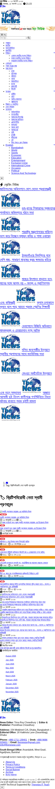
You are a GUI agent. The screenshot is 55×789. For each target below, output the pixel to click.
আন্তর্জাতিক (10, 48)
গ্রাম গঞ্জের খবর (11, 66)
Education (16, 158)
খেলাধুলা (8, 63)
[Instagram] (2, 6)
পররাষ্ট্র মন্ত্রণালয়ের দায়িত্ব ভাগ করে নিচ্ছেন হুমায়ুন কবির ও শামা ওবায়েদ (25, 612)
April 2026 (10, 672)
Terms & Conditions (15, 767)
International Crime (20, 165)
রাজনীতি (8, 50)
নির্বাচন (8, 53)
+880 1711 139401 (17, 740)
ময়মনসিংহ (14, 81)
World (14, 150)
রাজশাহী (14, 86)
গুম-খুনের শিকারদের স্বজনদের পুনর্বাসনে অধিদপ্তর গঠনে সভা (21, 604)
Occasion (16, 168)
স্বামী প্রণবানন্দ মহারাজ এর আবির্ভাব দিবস (14, 517)
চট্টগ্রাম (14, 73)
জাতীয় (8, 45)
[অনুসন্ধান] (29, 37)
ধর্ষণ (12, 96)
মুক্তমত (14, 124)
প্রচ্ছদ (8, 43)
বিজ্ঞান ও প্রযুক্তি (12, 104)
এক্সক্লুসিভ (15, 122)
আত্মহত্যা (14, 101)
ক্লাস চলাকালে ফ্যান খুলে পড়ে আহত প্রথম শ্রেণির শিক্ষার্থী (21, 640)
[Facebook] (0, 6)
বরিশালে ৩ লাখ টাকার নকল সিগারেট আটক (14, 541)
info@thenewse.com (10, 745)
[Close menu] (2, 178)
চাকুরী (13, 135)
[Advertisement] (27, 451)
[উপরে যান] (2, 787)
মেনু (4, 35)
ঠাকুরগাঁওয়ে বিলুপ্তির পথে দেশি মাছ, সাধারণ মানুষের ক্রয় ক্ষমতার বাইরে (25, 620)
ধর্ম (12, 140)
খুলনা (13, 78)
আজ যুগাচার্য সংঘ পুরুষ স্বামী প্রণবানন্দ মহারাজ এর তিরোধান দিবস (23, 528)
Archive (9, 772)
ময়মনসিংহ (37, 648)
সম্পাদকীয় (14, 114)
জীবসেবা (14, 137)
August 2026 (11, 656)
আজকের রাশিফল (17, 119)
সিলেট (13, 89)
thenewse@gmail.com (29, 742)
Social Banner (13, 769)
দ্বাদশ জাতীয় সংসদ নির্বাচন (20, 58)
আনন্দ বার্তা (15, 127)
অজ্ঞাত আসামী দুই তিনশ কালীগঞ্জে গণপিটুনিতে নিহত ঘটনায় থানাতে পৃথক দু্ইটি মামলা (25, 397)
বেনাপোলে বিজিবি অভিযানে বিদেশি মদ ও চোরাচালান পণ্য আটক (22, 552)
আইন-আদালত (16, 99)
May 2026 (10, 668)
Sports (14, 153)
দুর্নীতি (13, 94)
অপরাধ (8, 91)
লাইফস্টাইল (15, 112)
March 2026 (10, 676)
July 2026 (10, 660)
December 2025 (12, 688)
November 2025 (12, 692)
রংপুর (13, 84)
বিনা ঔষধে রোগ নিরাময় (19, 142)
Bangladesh (17, 147)
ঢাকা (12, 71)
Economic (16, 155)
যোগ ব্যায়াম (10, 107)
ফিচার (2, 571)
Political (15, 170)
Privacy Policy (13, 764)
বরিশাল (13, 76)
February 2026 (11, 680)
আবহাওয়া (14, 130)
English (9, 145)
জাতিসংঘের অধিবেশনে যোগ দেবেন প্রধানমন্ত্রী (25, 189)
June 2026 (10, 664)
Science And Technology (23, 173)
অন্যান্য (9, 109)
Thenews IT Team (40, 784)
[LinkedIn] (4, 6)
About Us (10, 762)
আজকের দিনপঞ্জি (17, 117)
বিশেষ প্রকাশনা (11, 775)
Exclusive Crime (19, 163)
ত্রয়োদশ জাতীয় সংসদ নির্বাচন (21, 61)
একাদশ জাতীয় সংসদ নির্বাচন (21, 55)
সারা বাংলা (9, 68)
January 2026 (11, 684)
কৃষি (12, 132)
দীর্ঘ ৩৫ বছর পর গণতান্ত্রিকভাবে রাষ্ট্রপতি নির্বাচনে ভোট (19, 573)
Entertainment (18, 160)
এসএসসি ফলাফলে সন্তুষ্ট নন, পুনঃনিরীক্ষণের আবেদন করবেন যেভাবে (24, 563)
